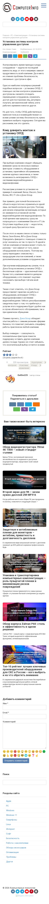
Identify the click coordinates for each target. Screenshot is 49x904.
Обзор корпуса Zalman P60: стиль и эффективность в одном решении (24, 626)
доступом (37, 362)
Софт (8, 833)
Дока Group (25, 318)
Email (6, 712)
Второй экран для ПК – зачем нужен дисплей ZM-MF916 (21, 493)
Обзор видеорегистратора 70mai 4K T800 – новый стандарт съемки (23, 449)
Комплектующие (9, 52)
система (24, 365)
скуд (35, 365)
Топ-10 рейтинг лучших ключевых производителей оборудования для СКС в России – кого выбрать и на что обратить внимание (24, 671)
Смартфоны (11, 820)
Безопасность (12, 838)
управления (24, 368)
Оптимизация (12, 852)
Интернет (10, 829)
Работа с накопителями (17, 843)
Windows (10, 810)
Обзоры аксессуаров (16, 847)
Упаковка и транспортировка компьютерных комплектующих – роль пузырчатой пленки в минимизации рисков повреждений (24, 581)
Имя (5, 703)
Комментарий (9, 721)
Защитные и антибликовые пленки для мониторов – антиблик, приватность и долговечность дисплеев (20, 534)
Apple (8, 801)
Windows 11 (11, 815)
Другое (9, 861)
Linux (8, 824)
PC (7, 806)
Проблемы (11, 857)
